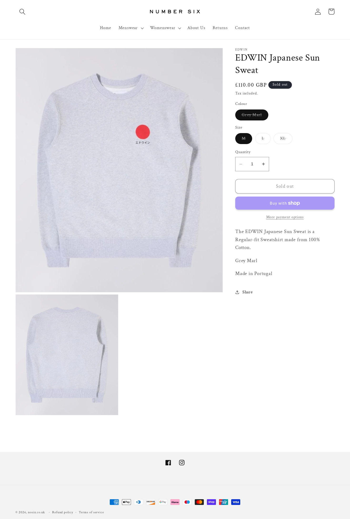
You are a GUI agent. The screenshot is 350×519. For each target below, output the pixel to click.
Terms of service (91, 512)
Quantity (242, 152)
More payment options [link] (285, 217)
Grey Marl (255, 116)
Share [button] (247, 292)
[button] (22, 11)
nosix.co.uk (36, 512)
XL (286, 139)
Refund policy (62, 512)
